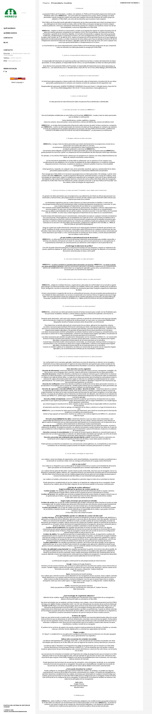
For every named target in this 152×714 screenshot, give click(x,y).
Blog (6, 42)
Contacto (8, 38)
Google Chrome (79, 684)
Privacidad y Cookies (61, 3)
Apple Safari (79, 682)
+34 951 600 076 (15, 58)
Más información (79, 571)
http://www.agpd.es (79, 440)
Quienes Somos (10, 33)
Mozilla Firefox (79, 687)
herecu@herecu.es (14, 61)
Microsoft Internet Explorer (79, 686)
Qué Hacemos (9, 28)
